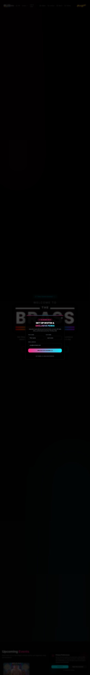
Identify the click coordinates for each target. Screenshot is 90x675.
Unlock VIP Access (44, 350)
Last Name (48, 334)
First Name (31, 334)
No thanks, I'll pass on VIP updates (45, 356)
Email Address (32, 341)
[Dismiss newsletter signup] (62, 318)
